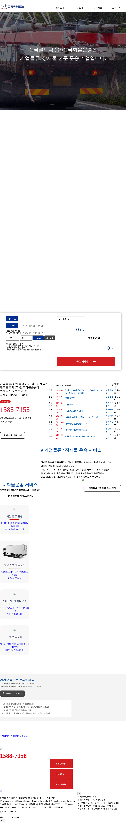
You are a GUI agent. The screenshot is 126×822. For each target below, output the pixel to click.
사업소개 (79, 7)
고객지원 (116, 7)
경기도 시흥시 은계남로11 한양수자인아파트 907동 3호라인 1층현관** (83, 392)
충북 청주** (70, 398)
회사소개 (60, 7)
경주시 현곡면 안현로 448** (76, 423)
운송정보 (98, 7)
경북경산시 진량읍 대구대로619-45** (80, 436)
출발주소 (12, 318)
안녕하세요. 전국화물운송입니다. (14, 736)
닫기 (2, 820)
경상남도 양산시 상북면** (75, 410)
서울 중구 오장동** (73, 404)
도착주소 (12, 325)
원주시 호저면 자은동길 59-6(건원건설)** (82, 417)
